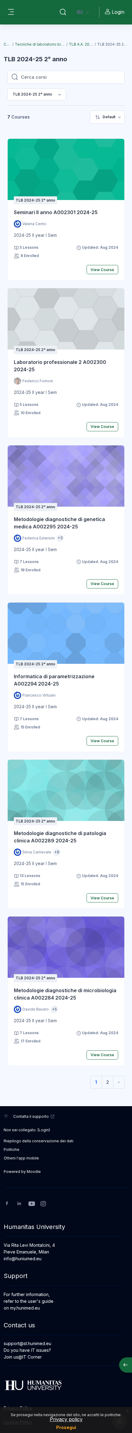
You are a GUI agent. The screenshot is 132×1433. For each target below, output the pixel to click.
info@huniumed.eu (22, 1258)
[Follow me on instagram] (44, 1204)
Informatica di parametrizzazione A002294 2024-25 (54, 680)
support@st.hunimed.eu (27, 1343)
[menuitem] (107, 117)
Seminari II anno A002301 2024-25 (56, 212)
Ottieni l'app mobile (21, 1158)
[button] (63, 12)
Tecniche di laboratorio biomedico (40, 44)
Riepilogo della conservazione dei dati (38, 1141)
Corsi (8, 44)
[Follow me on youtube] (31, 1204)
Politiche (11, 1149)
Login (118, 12)
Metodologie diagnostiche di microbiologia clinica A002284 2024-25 (65, 994)
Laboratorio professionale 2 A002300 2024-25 (60, 365)
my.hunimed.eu (25, 1307)
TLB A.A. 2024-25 (81, 44)
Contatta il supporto (31, 1116)
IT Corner (32, 1356)
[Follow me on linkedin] (19, 1204)
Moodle (34, 1171)
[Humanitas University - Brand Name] (66, 1385)
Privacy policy (66, 1419)
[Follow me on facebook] (7, 1204)
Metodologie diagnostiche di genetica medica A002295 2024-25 (59, 523)
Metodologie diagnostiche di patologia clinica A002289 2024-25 (60, 837)
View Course (102, 269)
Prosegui (66, 1427)
